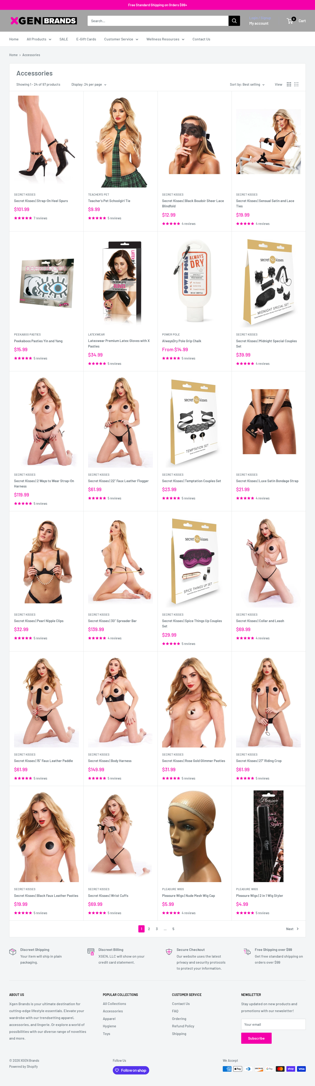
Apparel (109, 1018)
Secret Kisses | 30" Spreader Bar (112, 621)
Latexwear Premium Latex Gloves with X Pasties (119, 343)
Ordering (179, 1018)
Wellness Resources (162, 39)
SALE (63, 39)
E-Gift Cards (86, 39)
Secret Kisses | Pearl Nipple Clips (38, 621)
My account (258, 23)
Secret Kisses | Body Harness (109, 761)
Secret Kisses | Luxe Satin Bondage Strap (267, 481)
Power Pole (171, 334)
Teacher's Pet (98, 194)
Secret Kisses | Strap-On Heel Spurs (41, 201)
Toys (106, 1033)
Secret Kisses (25, 194)
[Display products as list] (296, 84)
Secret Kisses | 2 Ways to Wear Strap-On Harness (44, 483)
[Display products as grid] (289, 84)
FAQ (175, 1011)
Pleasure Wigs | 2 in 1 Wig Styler (259, 895)
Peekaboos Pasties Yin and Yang (38, 341)
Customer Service (118, 39)
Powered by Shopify (23, 1066)
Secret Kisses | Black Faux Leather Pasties (46, 895)
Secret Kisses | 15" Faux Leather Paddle (43, 761)
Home (14, 39)
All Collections (114, 1003)
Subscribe (256, 1038)
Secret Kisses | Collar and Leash (260, 621)
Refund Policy (183, 1026)
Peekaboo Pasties (27, 334)
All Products (36, 39)
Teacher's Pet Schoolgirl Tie (109, 201)
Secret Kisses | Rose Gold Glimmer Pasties (193, 761)
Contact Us (201, 39)
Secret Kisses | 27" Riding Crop (259, 761)
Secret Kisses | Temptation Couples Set (191, 481)
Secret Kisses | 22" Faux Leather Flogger (118, 481)
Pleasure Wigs (173, 889)
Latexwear (96, 334)
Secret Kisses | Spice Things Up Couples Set (192, 623)
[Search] (234, 21)
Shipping (179, 1033)
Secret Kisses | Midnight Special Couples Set (266, 343)
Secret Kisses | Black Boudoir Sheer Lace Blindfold (193, 203)
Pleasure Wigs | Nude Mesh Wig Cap (188, 895)
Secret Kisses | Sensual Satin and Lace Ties (265, 203)
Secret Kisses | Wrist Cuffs (108, 895)
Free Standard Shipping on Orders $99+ (157, 5)
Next (290, 929)
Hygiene (109, 1026)
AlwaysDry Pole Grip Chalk (181, 341)
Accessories (31, 55)
